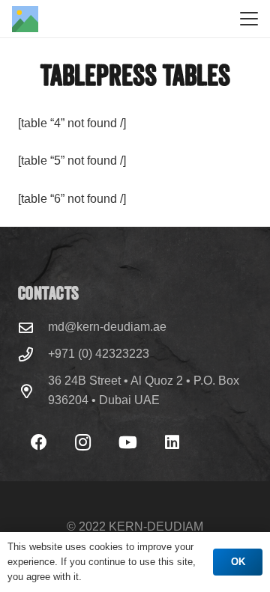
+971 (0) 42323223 (98, 353)
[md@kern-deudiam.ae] (33, 327)
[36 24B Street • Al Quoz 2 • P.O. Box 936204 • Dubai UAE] (33, 391)
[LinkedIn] (172, 442)
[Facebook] (38, 442)
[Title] (25, 19)
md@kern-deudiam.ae (107, 326)
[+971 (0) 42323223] (33, 354)
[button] (249, 19)
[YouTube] (127, 442)
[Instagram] (83, 442)
